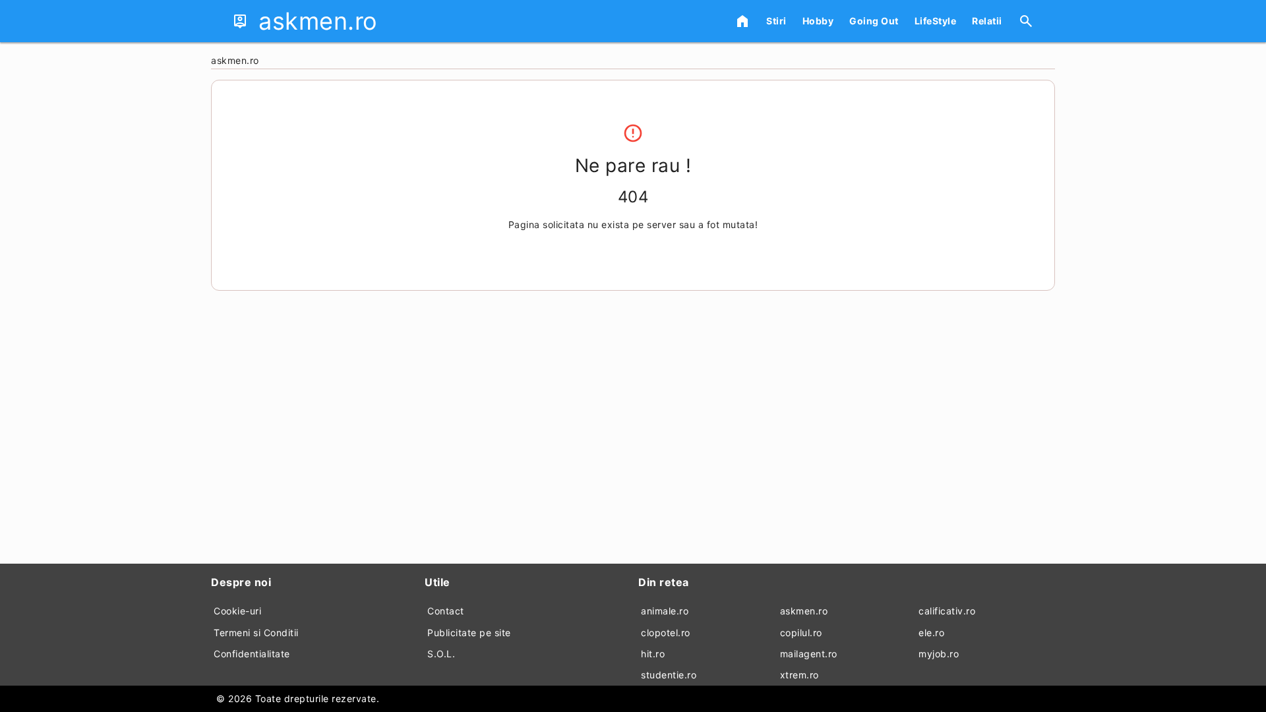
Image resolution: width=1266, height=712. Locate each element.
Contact (445, 610)
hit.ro (653, 653)
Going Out (874, 20)
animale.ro (664, 610)
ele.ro (931, 632)
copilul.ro (801, 632)
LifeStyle (936, 20)
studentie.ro (668, 674)
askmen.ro (804, 610)
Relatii (987, 20)
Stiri (776, 20)
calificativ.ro (947, 610)
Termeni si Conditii (256, 632)
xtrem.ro (799, 674)
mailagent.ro (808, 653)
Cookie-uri (237, 610)
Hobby (818, 20)
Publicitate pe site (469, 632)
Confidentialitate (252, 653)
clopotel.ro (665, 632)
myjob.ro (939, 653)
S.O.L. (441, 653)
